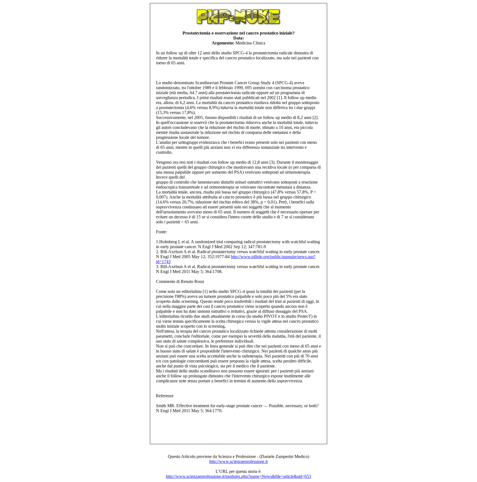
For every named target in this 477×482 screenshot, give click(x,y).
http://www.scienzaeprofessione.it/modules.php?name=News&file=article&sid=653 (238, 476)
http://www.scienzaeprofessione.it (238, 461)
